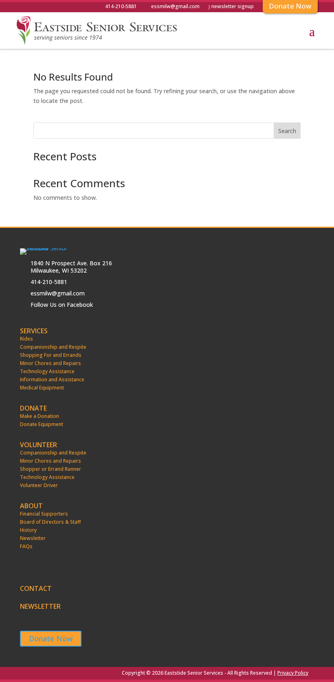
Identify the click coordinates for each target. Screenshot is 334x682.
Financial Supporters (44, 514)
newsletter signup (232, 7)
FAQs (26, 546)
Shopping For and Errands (50, 355)
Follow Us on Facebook (62, 304)
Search (287, 131)
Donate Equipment (41, 424)
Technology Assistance (47, 371)
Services (34, 330)
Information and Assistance (52, 379)
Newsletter (33, 538)
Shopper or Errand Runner (50, 469)
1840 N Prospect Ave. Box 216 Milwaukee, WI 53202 (71, 266)
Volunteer (38, 444)
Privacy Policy (292, 672)
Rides (26, 339)
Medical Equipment (42, 387)
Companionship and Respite (53, 347)
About (31, 505)
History (28, 530)
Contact (36, 589)
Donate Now (51, 638)
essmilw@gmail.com (175, 7)
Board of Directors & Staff (50, 522)
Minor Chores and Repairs (50, 363)
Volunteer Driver (39, 485)
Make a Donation (39, 416)
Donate (33, 408)
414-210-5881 (121, 7)
